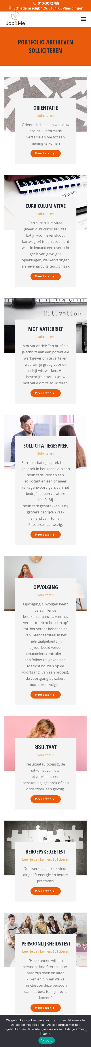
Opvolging (45, 587)
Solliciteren (45, 115)
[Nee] (85, 1031)
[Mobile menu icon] (84, 19)
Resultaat (45, 747)
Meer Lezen (43, 153)
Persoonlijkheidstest (46, 943)
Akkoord (47, 1040)
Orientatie (45, 107)
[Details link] (45, 87)
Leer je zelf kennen (36, 859)
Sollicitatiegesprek (45, 445)
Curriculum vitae (46, 205)
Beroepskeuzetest (45, 851)
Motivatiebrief (45, 328)
